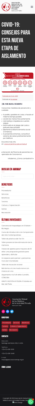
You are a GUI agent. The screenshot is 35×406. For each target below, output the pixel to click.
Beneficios (6, 198)
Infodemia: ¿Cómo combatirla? (20, 158)
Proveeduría (6, 190)
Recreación (6, 212)
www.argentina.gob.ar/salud (15, 144)
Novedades (14, 99)
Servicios (5, 194)
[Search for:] (17, 176)
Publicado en (10, 96)
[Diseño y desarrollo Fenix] (18, 402)
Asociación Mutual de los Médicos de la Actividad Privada (16, 6)
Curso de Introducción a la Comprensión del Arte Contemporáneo (17, 233)
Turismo (5, 201)
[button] (31, 402)
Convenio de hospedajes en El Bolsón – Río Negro (17, 227)
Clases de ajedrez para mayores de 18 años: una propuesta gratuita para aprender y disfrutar (17, 251)
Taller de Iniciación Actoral (12, 264)
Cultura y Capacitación (11, 205)
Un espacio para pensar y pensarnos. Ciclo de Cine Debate (16, 259)
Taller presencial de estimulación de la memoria (17, 244)
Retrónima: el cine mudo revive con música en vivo (15, 270)
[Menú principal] (31, 6)
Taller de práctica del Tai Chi (13, 239)
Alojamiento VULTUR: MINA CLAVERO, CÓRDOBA (15, 276)
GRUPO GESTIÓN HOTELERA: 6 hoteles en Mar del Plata (17, 283)
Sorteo (4, 209)
